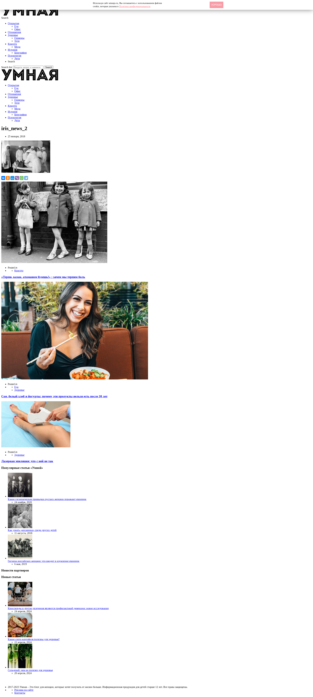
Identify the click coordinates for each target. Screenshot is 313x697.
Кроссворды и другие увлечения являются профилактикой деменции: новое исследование (58, 608)
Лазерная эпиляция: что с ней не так (27, 461)
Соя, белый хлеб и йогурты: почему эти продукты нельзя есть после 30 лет (54, 396)
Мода (17, 46)
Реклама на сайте (23, 690)
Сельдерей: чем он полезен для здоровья (30, 670)
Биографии (20, 52)
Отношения (14, 32)
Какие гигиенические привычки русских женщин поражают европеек (47, 499)
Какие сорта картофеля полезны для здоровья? (34, 639)
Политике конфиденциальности (134, 6)
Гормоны (19, 38)
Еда (16, 26)
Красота (12, 44)
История (12, 49)
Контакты (19, 692)
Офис (17, 29)
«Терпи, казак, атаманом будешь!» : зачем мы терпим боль (43, 277)
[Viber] (17, 178)
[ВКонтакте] (3, 178)
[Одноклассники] (8, 178)
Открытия (13, 23)
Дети (17, 58)
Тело (17, 41)
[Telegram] (26, 178)
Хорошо (216, 4)
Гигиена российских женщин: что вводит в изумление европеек (43, 561)
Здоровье (13, 35)
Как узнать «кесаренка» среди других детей (32, 530)
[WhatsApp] (21, 178)
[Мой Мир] (12, 178)
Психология (14, 55)
